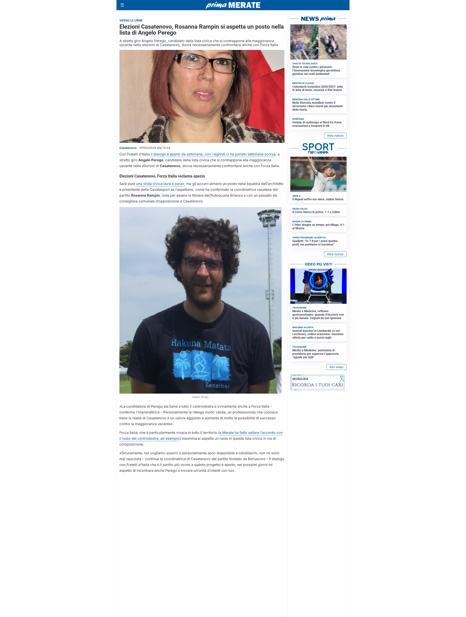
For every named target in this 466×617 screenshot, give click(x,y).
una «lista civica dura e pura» (160, 183)
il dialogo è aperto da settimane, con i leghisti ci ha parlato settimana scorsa (213, 154)
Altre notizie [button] (335, 135)
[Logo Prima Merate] (233, 5)
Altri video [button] (336, 367)
